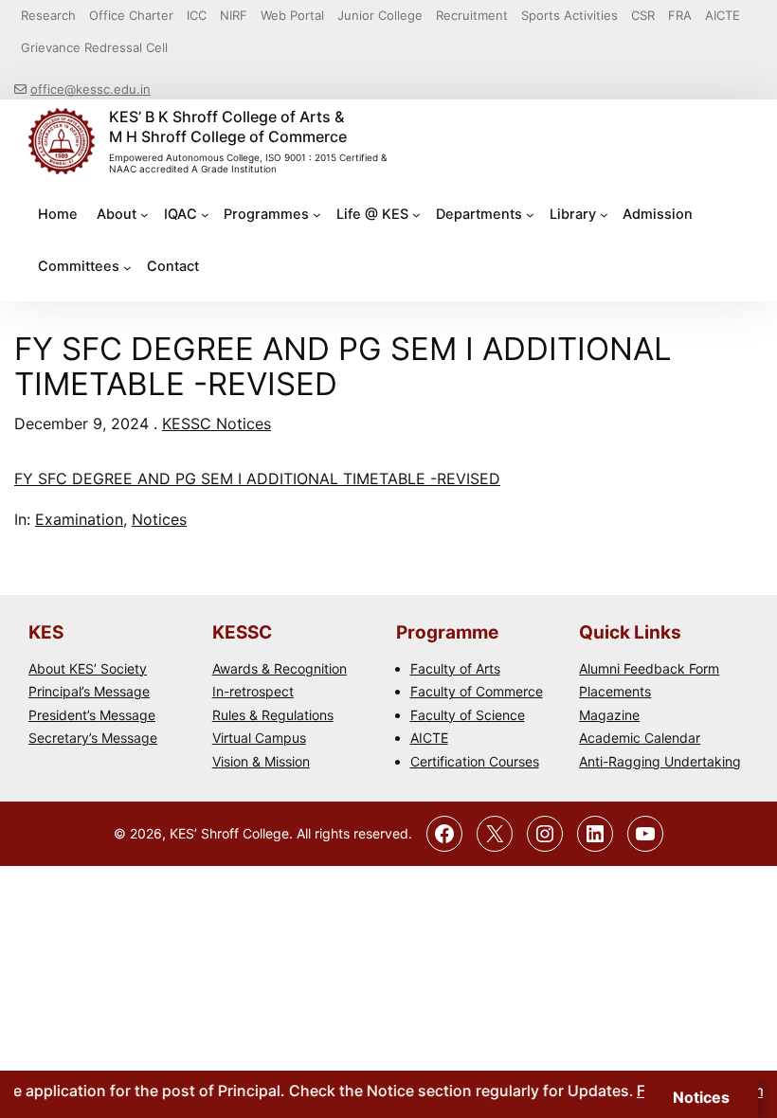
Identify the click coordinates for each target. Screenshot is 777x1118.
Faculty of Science (467, 715)
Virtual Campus (259, 738)
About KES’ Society (87, 668)
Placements (615, 691)
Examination (79, 519)
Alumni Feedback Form (649, 668)
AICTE (429, 738)
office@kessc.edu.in (90, 89)
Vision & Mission (261, 761)
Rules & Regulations (273, 715)
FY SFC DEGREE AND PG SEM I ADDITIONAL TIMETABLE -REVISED (257, 478)
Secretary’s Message (92, 738)
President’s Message (91, 715)
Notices (159, 519)
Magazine (609, 715)
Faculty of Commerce (476, 691)
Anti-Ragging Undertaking (660, 761)
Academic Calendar (639, 738)
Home (58, 214)
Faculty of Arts (455, 668)
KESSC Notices (216, 423)
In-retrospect (253, 691)
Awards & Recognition (279, 668)
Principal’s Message (89, 691)
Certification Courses (474, 761)
